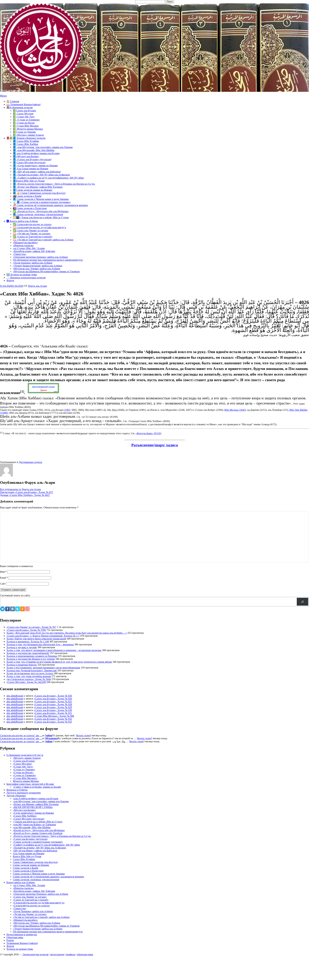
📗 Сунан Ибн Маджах (26, 125)
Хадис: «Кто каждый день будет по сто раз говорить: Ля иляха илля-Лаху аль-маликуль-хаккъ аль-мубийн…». (66, 633)
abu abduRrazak (14, 695)
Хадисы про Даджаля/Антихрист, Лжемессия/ (31, 670)
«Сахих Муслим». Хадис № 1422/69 (26, 682)
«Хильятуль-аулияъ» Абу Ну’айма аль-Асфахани (39, 847)
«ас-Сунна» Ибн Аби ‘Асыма (29, 885)
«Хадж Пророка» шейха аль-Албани (33, 911)
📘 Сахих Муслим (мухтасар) (29, 162)
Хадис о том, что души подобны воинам (28, 676)
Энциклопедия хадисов (13, 90)
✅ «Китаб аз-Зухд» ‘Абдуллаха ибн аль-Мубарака (40, 211)
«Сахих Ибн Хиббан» (25, 815)
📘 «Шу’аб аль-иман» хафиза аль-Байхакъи (37, 171)
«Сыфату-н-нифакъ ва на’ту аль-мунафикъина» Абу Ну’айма (46, 844)
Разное (10, 940)
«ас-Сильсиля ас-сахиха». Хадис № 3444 (28, 679)
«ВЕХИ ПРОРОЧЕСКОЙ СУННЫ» (33, 807)
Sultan (48, 735)
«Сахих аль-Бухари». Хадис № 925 (53, 701)
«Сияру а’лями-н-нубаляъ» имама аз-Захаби (37, 787)
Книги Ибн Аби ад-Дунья (27, 856)
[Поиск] (302, 602)
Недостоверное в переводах (21, 934)
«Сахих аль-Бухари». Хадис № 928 (53, 704)
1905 (67, 410)
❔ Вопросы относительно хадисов (26, 277)
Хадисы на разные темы (19, 949)
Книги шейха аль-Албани (20, 882)
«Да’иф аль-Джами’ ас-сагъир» (30, 914)
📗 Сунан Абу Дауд (23, 116)
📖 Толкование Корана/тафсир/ (23, 104)
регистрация (57, 954)
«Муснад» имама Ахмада (27, 758)
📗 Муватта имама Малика (28, 128)
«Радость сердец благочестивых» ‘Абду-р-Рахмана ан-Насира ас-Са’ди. (52, 836)
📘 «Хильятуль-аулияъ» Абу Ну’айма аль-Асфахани (41, 174)
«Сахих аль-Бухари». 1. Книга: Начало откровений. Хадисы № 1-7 (43, 635)
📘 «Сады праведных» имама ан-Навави (35, 165)
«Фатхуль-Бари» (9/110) (148, 433)
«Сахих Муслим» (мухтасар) (28, 818)
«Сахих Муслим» (22, 763)
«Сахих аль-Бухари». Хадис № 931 (53, 713)
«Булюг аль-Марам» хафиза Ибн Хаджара (36, 804)
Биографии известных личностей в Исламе (30, 784)
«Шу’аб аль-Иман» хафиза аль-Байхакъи (35, 850)
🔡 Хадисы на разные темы (21, 274)
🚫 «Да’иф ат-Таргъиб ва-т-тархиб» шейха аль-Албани (43, 239)
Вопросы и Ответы (17, 789)
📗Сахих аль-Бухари (24, 110)
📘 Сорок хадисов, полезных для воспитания (38, 214)
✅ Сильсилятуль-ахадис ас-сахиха (32, 224)
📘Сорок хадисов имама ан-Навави (32, 190)
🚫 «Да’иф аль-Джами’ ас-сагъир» (32, 233)
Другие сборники (16, 795)
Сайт (2, 583)
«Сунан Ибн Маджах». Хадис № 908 (54, 716)
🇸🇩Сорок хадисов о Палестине (30, 208)
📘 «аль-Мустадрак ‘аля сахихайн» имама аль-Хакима (43, 147)
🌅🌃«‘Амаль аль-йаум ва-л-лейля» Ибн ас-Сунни (41, 217)
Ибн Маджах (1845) (235, 410)
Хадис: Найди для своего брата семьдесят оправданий (36, 638)
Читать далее (83, 735)
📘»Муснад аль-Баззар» (26, 156)
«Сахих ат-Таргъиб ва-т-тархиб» (31, 899)
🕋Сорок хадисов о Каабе (27, 196)
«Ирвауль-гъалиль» (23, 245)
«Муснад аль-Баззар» (24, 810)
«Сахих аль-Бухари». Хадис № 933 (53, 721)
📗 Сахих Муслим (23, 113)
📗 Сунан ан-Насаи (24, 122)
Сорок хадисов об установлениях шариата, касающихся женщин (48, 876)
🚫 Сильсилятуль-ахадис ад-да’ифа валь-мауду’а (39, 227)
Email (4, 577)
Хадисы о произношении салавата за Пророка (31, 656)
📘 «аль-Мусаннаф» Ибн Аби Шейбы (33, 150)
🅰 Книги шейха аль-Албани (22, 221)
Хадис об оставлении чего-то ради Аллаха (29, 673)
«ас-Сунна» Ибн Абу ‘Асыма (29, 248)
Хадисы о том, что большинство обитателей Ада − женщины (40, 644)
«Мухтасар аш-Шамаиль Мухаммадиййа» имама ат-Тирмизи (46, 271)
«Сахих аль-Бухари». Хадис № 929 (53, 707)
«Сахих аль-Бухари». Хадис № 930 (53, 710)
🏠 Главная (12, 101)
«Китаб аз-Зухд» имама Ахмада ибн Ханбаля (37, 833)
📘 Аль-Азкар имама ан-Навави (30, 168)
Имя (3, 571)
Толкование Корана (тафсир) (22, 943)
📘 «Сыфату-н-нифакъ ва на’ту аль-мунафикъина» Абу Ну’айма (48, 177)
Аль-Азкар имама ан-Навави (28, 853)
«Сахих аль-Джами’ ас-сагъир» (30, 896)
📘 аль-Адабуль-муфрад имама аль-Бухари (36, 153)
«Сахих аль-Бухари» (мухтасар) (30, 839)
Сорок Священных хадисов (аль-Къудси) (35, 862)
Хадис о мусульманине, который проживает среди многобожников (43, 667)
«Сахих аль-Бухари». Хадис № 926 (53, 695)
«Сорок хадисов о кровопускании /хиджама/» (38, 842)
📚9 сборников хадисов (19, 107)
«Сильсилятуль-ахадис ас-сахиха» (31, 905)
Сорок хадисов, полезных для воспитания (36, 879)
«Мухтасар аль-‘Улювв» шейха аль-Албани (36, 268)
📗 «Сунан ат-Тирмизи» (26, 119)
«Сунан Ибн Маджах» (25, 778)
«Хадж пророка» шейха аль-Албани (32, 262)
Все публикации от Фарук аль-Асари (20, 489)
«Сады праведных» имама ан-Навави (33, 813)
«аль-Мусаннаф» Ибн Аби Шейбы (32, 827)
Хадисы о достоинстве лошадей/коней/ (27, 653)
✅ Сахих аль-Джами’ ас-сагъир (30, 230)
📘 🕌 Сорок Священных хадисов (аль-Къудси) (39, 193)
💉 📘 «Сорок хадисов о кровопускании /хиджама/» (42, 202)
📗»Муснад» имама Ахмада (28, 135)
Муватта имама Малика (26, 781)
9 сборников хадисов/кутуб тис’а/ (24, 755)
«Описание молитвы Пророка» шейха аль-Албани (40, 894)
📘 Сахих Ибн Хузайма (26, 141)
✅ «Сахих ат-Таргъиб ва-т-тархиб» (32, 236)
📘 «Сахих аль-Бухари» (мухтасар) (32, 159)
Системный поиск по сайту (15, 595)
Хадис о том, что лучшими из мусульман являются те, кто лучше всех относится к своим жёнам (59, 661)
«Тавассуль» (19, 254)
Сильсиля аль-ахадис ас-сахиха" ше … (21, 735)
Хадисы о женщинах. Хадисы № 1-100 (27, 641)
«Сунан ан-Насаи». (23, 772)
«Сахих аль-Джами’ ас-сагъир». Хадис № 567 (31, 627)
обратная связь (85, 954)
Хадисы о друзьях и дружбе (21, 647)
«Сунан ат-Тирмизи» (24, 775)
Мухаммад (51, 738)
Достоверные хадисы (30, 462)
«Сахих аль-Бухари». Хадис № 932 (53, 719)
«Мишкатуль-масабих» (25, 242)
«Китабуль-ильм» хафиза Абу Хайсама (34, 251)
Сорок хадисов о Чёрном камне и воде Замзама (39, 873)
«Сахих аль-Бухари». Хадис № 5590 (26, 630)
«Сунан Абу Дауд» (23, 766)
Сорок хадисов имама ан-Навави (31, 865)
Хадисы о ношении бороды (21, 664)
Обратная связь (14, 937)
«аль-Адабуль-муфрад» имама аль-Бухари (35, 798)
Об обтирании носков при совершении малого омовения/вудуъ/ (48, 260)
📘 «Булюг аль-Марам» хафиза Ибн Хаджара (37, 187)
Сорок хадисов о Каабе (25, 868)
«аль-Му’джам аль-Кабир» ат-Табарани (34, 824)
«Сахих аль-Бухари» (24, 760)
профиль (70, 954)
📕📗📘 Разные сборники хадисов (25, 138)
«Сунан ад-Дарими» (24, 769)
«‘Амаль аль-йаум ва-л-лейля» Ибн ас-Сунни (37, 821)
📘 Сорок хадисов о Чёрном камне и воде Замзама (41, 199)
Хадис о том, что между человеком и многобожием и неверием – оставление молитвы (53, 650)
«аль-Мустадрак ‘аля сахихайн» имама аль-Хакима (41, 801)
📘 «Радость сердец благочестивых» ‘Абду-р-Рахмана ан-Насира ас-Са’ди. (54, 183)
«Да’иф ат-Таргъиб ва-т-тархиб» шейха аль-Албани (41, 917)
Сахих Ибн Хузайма (24, 859)
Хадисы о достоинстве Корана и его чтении (30, 659)
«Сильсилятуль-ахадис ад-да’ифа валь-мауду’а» (39, 902)
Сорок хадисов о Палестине (28, 870)
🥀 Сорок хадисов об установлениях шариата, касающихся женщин (50, 205)
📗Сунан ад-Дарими (24, 132)
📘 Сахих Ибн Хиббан (25, 144)
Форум (10, 280)
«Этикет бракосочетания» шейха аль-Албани (37, 265)
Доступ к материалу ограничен (23, 792)
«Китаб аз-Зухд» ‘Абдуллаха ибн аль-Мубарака (39, 830)
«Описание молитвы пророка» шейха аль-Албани (40, 257)
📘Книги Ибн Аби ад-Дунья (28, 180)
